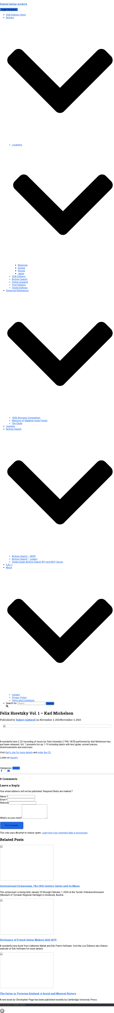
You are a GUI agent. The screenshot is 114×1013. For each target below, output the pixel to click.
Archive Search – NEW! (24, 556)
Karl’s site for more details (19, 752)
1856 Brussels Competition (26, 417)
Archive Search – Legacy (25, 559)
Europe (21, 268)
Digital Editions (20, 287)
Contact (16, 694)
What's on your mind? (11, 817)
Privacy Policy (19, 697)
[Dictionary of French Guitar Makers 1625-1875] (26, 933)
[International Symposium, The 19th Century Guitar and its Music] (26, 879)
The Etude (17, 423)
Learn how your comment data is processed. (65, 832)
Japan (21, 273)
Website (4, 802)
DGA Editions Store (16, 14)
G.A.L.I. (9, 564)
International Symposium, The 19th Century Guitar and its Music (40, 885)
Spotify (14, 757)
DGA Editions (19, 276)
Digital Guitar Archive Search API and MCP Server (37, 561)
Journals (10, 426)
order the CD (44, 752)
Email (3, 799)
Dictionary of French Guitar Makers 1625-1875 (28, 939)
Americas (23, 265)
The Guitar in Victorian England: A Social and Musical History (38, 993)
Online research (20, 282)
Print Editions (19, 285)
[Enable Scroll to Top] (2, 1011)
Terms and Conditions (23, 700)
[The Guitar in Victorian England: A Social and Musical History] (26, 987)
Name (4, 796)
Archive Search (19, 279)
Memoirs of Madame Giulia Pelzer (30, 420)
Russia (21, 270)
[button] (60, 142)
